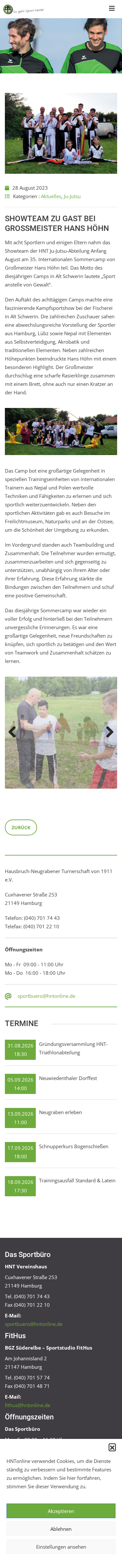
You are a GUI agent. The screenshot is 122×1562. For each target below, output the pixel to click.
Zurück (21, 827)
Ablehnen (61, 1529)
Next (107, 732)
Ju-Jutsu (72, 196)
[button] (112, 1447)
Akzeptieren (61, 1511)
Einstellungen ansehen (61, 1546)
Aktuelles (51, 196)
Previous (14, 732)
